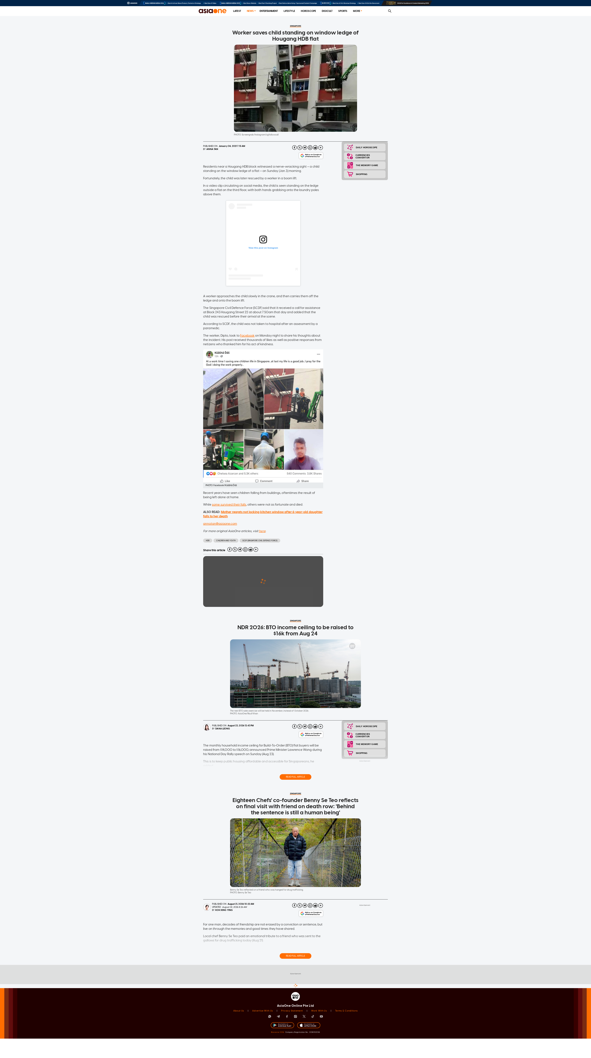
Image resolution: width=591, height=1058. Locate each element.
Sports (342, 11)
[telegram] (305, 147)
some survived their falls (229, 504)
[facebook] (294, 147)
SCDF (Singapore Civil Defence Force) (259, 540)
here (262, 531)
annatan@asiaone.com (220, 523)
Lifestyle (289, 11)
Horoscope (308, 11)
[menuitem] (237, 11)
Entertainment (269, 11)
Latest (237, 11)
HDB (207, 540)
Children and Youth (226, 540)
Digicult (327, 11)
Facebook (247, 335)
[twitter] (299, 147)
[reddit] (315, 147)
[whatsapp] (310, 147)
